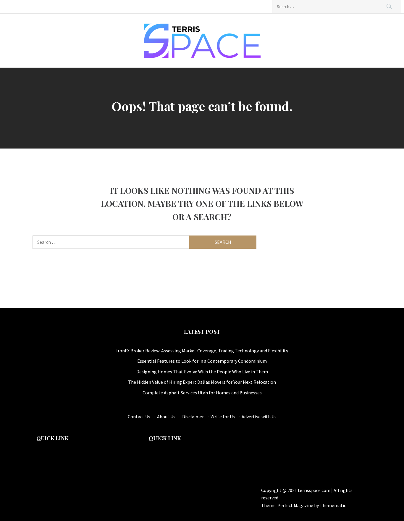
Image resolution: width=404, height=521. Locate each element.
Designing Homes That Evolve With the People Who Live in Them (202, 372)
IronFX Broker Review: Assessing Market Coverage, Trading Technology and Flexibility (202, 351)
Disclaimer (193, 417)
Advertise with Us (259, 417)
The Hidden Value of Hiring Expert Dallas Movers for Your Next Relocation (202, 382)
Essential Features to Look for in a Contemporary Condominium (202, 361)
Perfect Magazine (295, 505)
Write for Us (223, 417)
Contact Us (139, 417)
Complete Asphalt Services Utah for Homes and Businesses (202, 393)
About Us (166, 417)
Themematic (333, 505)
